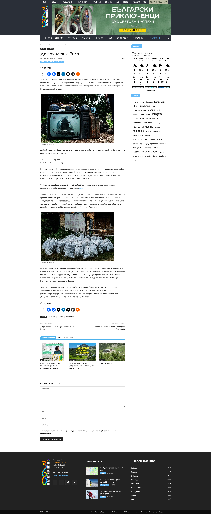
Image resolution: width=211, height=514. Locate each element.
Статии (134, 480)
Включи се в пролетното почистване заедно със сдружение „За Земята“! (50, 365)
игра (165, 123)
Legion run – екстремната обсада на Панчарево (109, 328)
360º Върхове (127, 512)
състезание (149, 151)
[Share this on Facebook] (49, 74)
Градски (97, 2)
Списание (138, 38)
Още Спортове (139, 2)
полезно (160, 140)
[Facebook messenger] (54, 74)
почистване (70, 317)
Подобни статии (48, 338)
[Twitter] (67, 482)
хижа (135, 160)
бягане (145, 114)
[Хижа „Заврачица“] (112, 352)
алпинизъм (154, 110)
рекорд (148, 148)
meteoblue (151, 90)
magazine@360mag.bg (61, 475)
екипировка (147, 123)
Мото (125, 2)
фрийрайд (162, 156)
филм (155, 156)
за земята (52, 317)
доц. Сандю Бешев (149, 118)
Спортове (135, 472)
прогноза (135, 144)
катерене (139, 131)
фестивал (148, 156)
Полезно (86, 38)
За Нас (91, 512)
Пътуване (72, 38)
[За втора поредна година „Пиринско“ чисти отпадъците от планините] (82, 352)
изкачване (136, 127)
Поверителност (165, 512)
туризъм (161, 152)
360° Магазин (154, 38)
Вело (116, 2)
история (157, 127)
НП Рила (60, 317)
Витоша (149, 102)
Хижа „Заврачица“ (106, 363)
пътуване (138, 147)
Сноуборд (144, 106)
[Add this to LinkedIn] (63, 74)
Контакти (153, 512)
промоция (162, 144)
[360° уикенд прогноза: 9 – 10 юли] (92, 471)
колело (148, 131)
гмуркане (136, 119)
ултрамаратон (138, 156)
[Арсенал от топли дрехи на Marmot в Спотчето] (92, 483)
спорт (163, 148)
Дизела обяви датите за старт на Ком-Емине (58, 328)
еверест (137, 123)
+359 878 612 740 (59, 463)
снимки (156, 148)
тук (81, 188)
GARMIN (135, 102)
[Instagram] (61, 482)
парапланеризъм (140, 139)
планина (152, 140)
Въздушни (68, 2)
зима (161, 123)
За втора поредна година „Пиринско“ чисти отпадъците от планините (81, 365)
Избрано (72, 360)
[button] (168, 38)
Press (136, 512)
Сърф (153, 106)
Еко (110, 38)
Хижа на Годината (158, 2)
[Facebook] (55, 482)
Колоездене (160, 102)
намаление (149, 135)
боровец (136, 114)
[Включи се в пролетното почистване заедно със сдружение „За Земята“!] (53, 352)
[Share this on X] (58, 74)
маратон (156, 131)
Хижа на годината (140, 110)
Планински (82, 2)
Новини (48, 38)
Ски (135, 106)
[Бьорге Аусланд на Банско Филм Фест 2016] (92, 494)
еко (156, 123)
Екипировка (122, 38)
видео (157, 114)
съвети (136, 152)
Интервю (99, 38)
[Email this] (68, 74)
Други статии (94, 461)
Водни (55, 2)
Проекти (144, 512)
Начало (42, 45)
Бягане (108, 2)
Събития (59, 38)
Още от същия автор (66, 338)
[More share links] (78, 74)
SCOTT (141, 102)
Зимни (45, 2)
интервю (147, 127)
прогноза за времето (149, 144)
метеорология (138, 135)
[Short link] (73, 74)
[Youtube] (74, 482)
